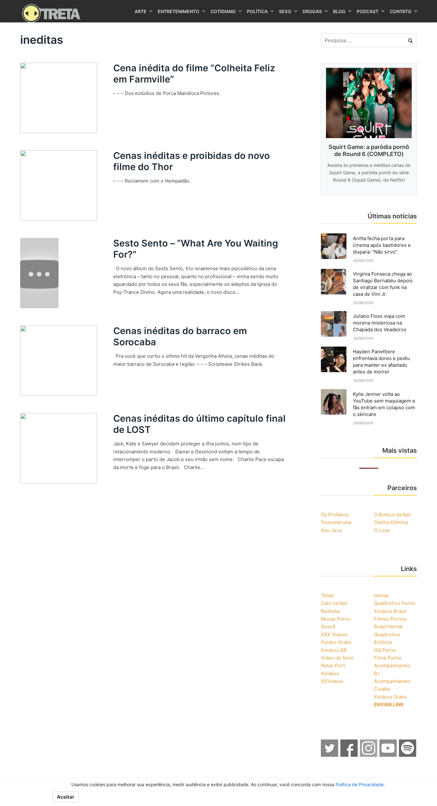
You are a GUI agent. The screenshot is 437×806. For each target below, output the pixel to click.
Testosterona (336, 522)
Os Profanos (335, 515)
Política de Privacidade (360, 784)
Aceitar (65, 797)
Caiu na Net (334, 603)
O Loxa (381, 530)
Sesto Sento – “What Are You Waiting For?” (195, 249)
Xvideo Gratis (336, 642)
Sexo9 (328, 626)
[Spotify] (408, 755)
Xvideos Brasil (390, 611)
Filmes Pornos (390, 619)
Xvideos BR (334, 650)
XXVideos (332, 681)
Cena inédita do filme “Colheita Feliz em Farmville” (194, 73)
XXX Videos (334, 634)
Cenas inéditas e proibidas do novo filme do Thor (191, 161)
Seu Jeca (331, 530)
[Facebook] (349, 755)
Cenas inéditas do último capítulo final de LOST (199, 424)
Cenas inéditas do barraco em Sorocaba (180, 336)
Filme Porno (387, 658)
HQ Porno (385, 650)
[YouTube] (388, 755)
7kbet (327, 595)
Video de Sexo (337, 658)
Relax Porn (333, 665)
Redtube (330, 611)
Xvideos (330, 673)
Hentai (381, 595)
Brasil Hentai (388, 626)
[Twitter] (330, 755)
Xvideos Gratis (390, 697)
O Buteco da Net (392, 515)
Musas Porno (336, 619)
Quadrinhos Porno (394, 603)
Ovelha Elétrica (391, 522)
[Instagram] (369, 755)
